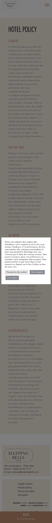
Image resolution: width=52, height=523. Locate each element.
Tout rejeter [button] (12, 278)
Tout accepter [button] (37, 272)
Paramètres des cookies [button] (17, 272)
